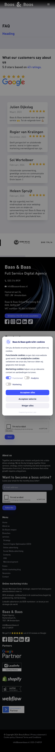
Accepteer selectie (27, 399)
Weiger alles (27, 405)
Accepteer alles (27, 392)
